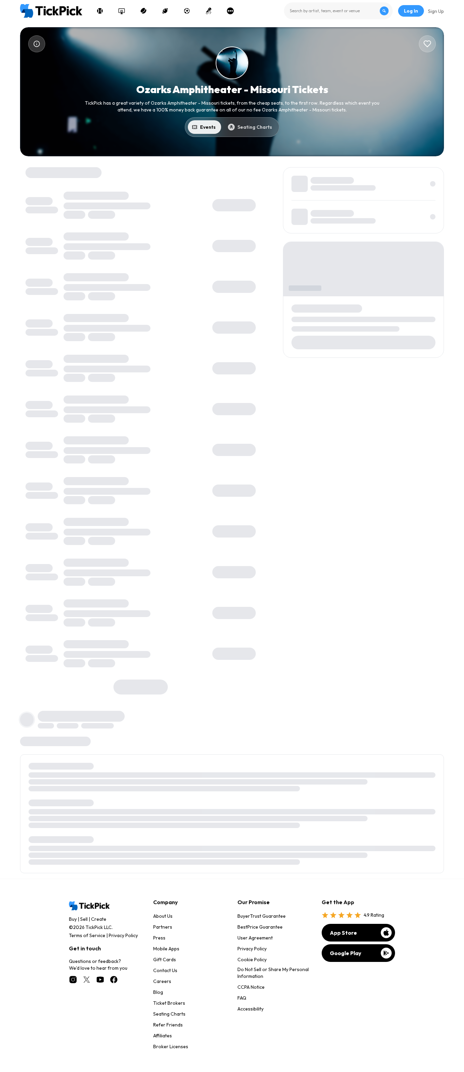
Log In (411, 11)
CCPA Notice (251, 987)
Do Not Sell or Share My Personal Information (273, 972)
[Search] (384, 10)
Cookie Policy (252, 959)
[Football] (165, 11)
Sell (84, 919)
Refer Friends (168, 1025)
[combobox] (338, 10)
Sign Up (436, 11)
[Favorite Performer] (427, 43)
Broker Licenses (170, 1046)
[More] (230, 11)
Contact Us (165, 970)
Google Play (345, 953)
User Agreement (255, 938)
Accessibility (250, 1009)
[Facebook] (114, 980)
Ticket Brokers (169, 1003)
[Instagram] (73, 980)
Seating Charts (169, 1014)
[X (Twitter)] (87, 980)
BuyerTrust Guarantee (261, 916)
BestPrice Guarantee (260, 927)
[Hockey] (143, 11)
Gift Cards (164, 959)
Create (98, 919)
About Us (163, 916)
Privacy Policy (123, 935)
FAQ (241, 998)
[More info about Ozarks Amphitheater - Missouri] (36, 43)
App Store (343, 932)
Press (159, 938)
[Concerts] (208, 11)
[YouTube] (100, 980)
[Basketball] (121, 11)
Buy (73, 919)
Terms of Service (87, 935)
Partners (162, 927)
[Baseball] (100, 11)
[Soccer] (187, 11)
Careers (162, 981)
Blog (158, 992)
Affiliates (162, 1036)
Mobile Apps (166, 949)
